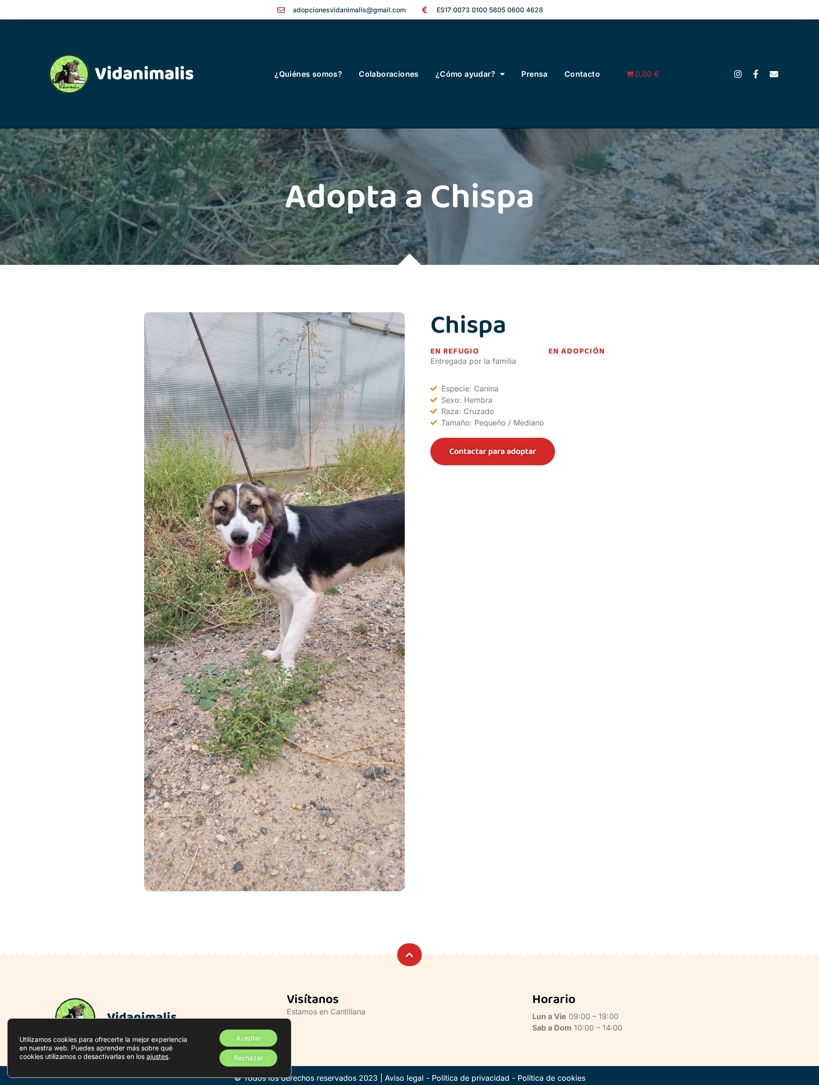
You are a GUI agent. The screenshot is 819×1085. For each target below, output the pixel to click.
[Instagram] (738, 74)
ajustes (157, 1056)
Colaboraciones (389, 74)
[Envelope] (774, 74)
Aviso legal (404, 1078)
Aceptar (248, 1038)
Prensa (534, 74)
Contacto (582, 74)
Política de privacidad (471, 1078)
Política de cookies (551, 1078)
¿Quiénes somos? (308, 74)
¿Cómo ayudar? (465, 74)
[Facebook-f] (756, 74)
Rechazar (248, 1058)
